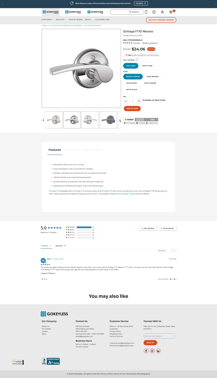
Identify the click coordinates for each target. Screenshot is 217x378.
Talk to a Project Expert (161, 20)
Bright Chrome (133, 76)
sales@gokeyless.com (84, 336)
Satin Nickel (131, 83)
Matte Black (131, 89)
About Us (45, 326)
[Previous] (43, 120)
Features (55, 149)
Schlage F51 (106, 191)
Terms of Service (116, 336)
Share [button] (45, 279)
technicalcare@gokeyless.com (122, 346)
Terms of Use (119, 374)
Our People (46, 329)
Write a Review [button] (168, 228)
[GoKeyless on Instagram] (152, 351)
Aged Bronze (152, 76)
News (44, 334)
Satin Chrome (150, 83)
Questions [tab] (59, 246)
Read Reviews (135, 3)
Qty (124, 96)
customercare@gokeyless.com (122, 343)
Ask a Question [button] (149, 228)
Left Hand (130, 66)
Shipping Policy (116, 334)
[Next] (119, 120)
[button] (18, 362)
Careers (45, 331)
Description (72, 149)
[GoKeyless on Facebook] (146, 351)
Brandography (143, 374)
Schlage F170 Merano (48, 273)
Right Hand (147, 66)
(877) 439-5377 (81, 331)
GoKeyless (78, 374)
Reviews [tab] (45, 246)
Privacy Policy (115, 331)
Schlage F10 (54, 191)
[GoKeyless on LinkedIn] (158, 351)
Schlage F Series (128, 194)
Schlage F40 (79, 191)
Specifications (92, 149)
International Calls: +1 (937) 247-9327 (90, 334)
